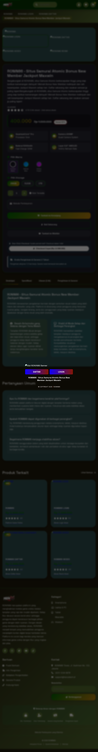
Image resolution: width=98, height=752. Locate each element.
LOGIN (61, 371)
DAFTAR (37, 371)
